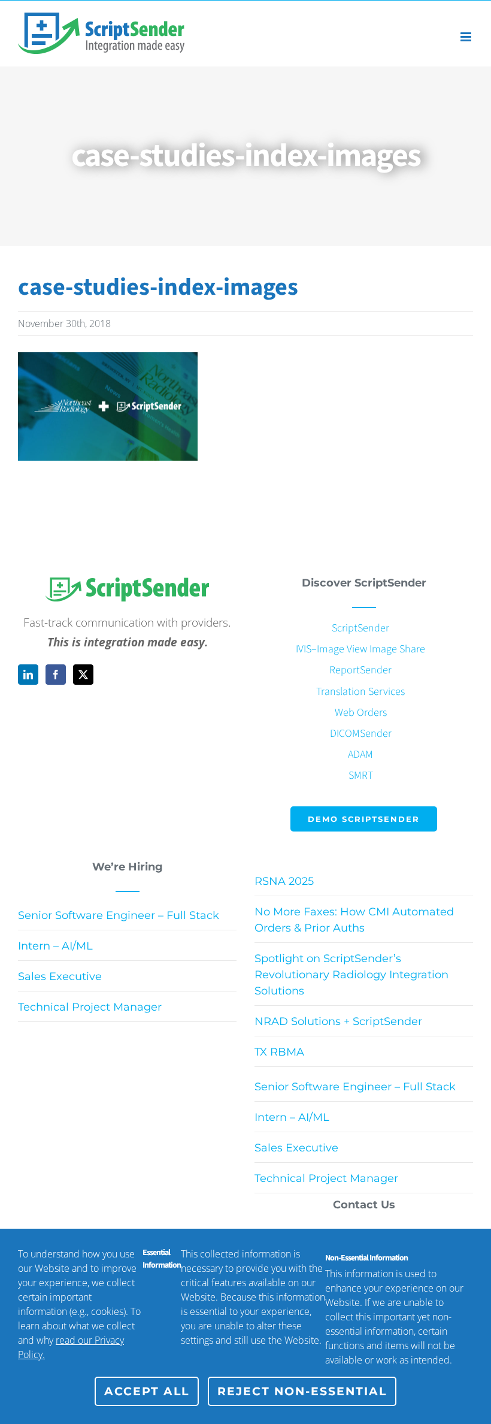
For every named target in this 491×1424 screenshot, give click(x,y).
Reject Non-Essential (302, 1391)
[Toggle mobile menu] (466, 37)
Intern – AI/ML (55, 946)
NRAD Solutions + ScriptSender (338, 1021)
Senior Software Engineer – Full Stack (118, 915)
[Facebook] (56, 674)
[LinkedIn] (28, 674)
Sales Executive (60, 976)
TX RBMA (279, 1052)
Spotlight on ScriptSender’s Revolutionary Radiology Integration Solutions (351, 974)
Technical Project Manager (90, 1007)
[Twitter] (83, 674)
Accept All (146, 1391)
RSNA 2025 (284, 881)
